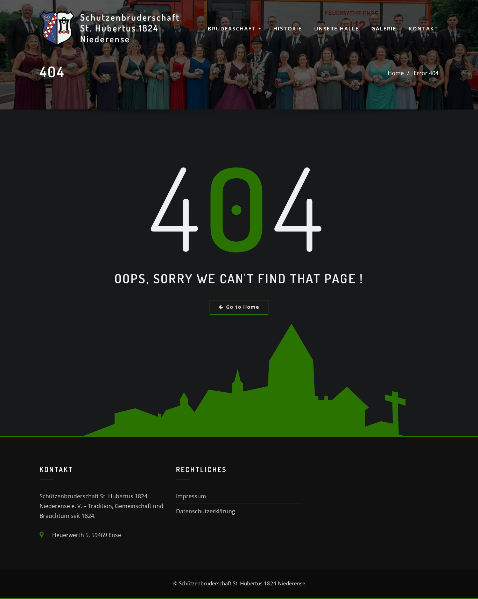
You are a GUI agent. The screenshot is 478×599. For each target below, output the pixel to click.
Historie (287, 28)
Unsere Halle (336, 28)
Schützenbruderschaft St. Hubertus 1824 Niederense (130, 28)
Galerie (383, 28)
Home (396, 73)
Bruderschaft (233, 28)
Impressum (191, 496)
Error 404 (426, 73)
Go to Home (242, 307)
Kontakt (423, 28)
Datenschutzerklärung (205, 511)
